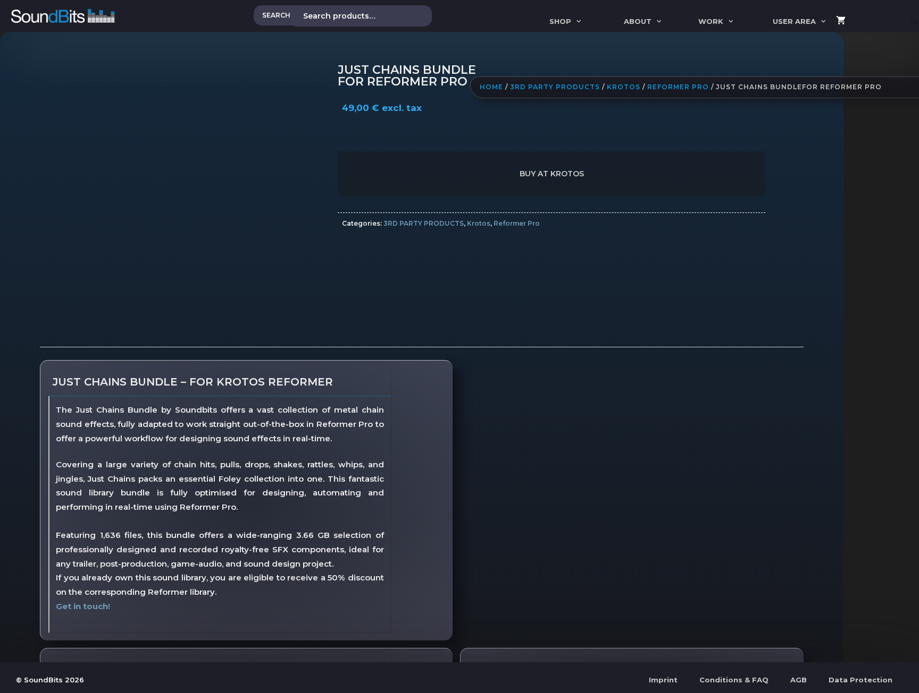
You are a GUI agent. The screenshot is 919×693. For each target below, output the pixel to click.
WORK (710, 21)
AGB (798, 679)
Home (491, 87)
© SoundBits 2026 (50, 679)
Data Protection (860, 679)
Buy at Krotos (552, 173)
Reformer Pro (678, 87)
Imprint (663, 679)
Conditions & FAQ (733, 679)
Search (276, 15)
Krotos (623, 87)
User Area (794, 21)
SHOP (560, 21)
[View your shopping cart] (841, 21)
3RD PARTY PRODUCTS (555, 87)
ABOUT (637, 21)
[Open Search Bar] (914, 21)
